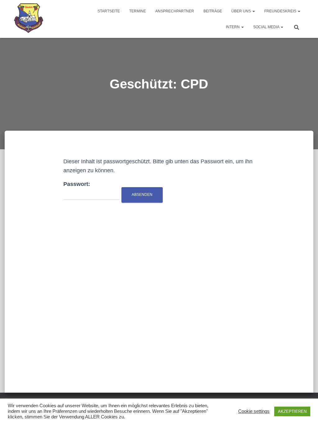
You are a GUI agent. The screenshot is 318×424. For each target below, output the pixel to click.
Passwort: (76, 184)
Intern (233, 27)
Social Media (266, 27)
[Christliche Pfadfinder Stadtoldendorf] (29, 18)
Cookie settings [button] (254, 411)
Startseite (109, 11)
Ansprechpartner (174, 11)
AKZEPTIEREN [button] (292, 411)
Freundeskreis (280, 11)
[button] (253, 11)
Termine (137, 11)
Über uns (241, 11)
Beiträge (212, 11)
